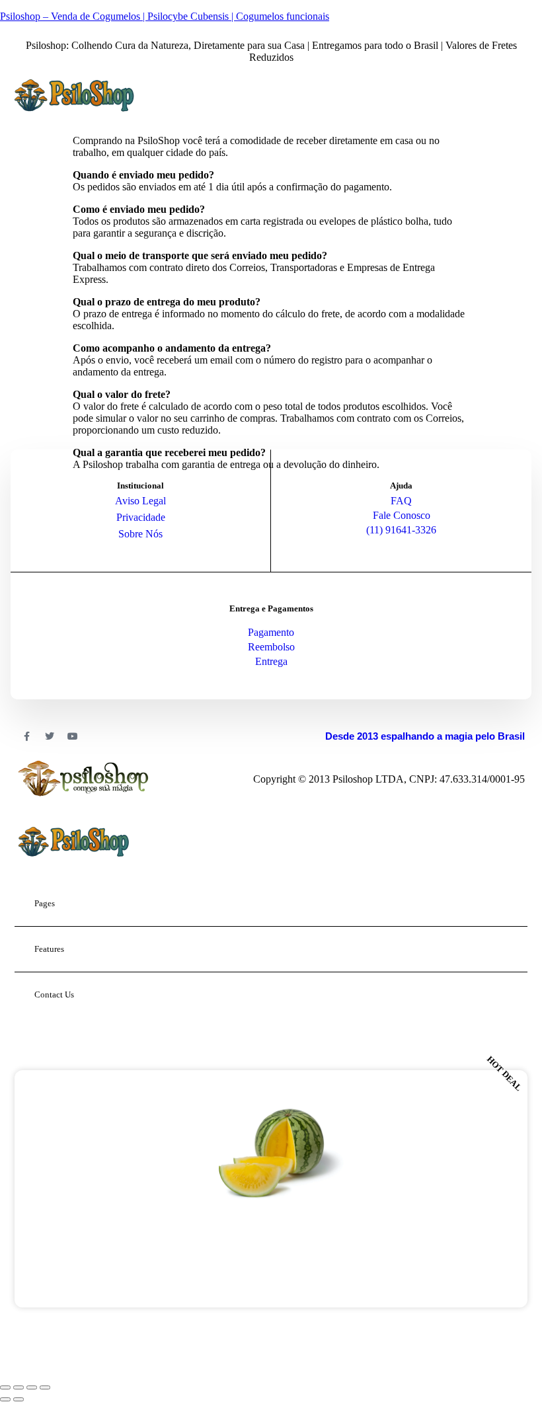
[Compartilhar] (31, 1387)
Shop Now (271, 1268)
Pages (44, 903)
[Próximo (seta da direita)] (18, 1399)
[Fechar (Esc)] (45, 1387)
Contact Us (54, 994)
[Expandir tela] (18, 1387)
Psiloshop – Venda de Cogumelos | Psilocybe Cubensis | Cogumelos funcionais (164, 16)
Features (49, 949)
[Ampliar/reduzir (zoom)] (5, 1387)
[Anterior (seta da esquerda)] (5, 1399)
